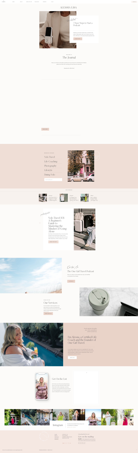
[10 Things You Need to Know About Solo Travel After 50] (64, 198)
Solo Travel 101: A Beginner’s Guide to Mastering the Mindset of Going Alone (53, 200)
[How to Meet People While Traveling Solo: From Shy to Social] (85, 198)
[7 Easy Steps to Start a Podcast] (57, 29)
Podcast (92, 195)
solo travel (50, 195)
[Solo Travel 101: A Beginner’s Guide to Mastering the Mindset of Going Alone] (43, 198)
